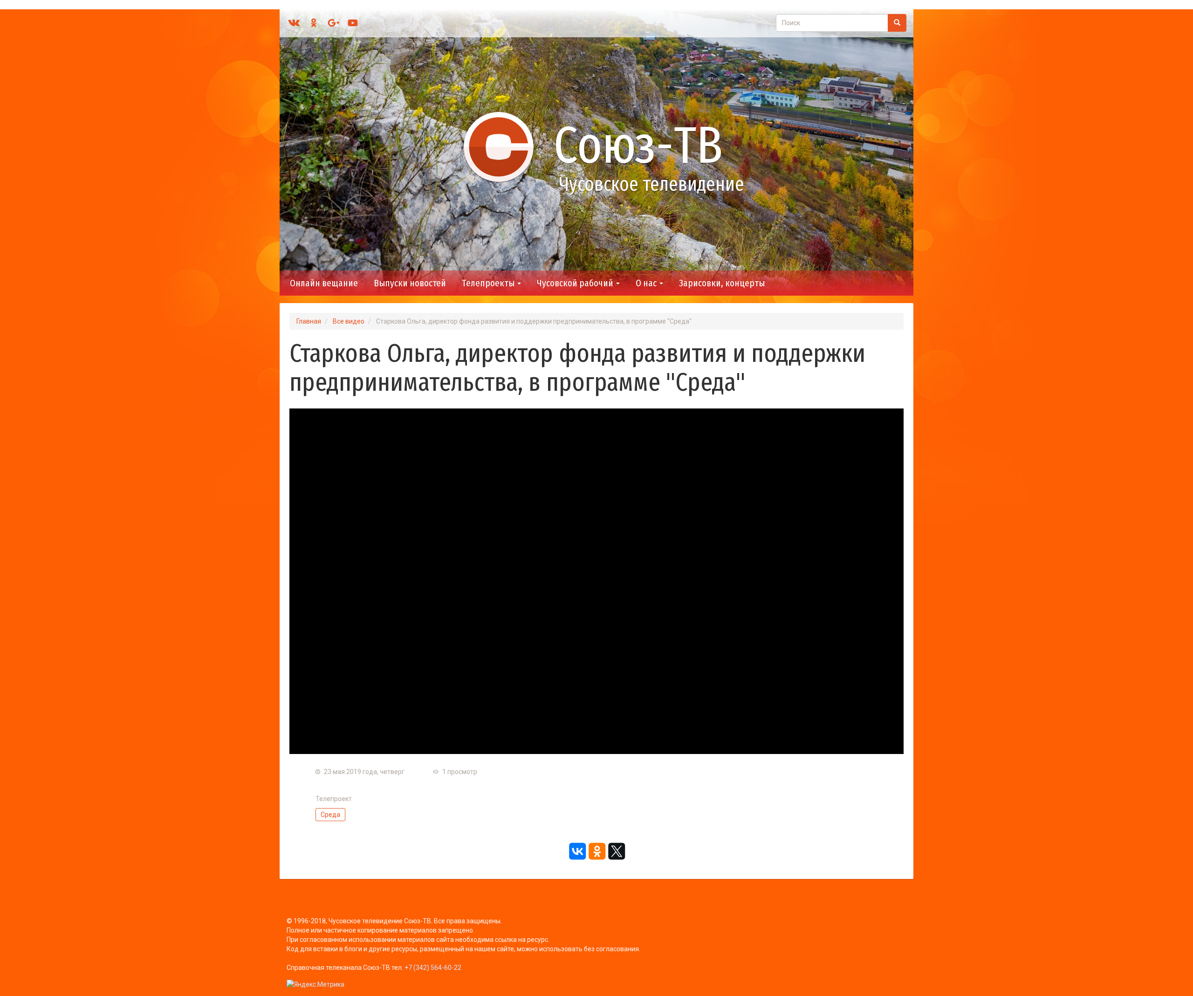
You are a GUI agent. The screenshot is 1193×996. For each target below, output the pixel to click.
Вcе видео (348, 321)
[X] (616, 851)
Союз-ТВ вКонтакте (294, 22)
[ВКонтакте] (577, 851)
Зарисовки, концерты (722, 283)
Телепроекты (489, 283)
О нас (647, 283)
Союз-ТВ (638, 145)
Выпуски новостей (410, 283)
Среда (330, 814)
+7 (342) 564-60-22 (433, 967)
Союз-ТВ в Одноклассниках (313, 22)
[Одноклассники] (596, 851)
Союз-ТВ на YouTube (352, 22)
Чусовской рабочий (576, 283)
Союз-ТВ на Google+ (333, 22)
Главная (308, 321)
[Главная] (503, 146)
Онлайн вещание (324, 283)
